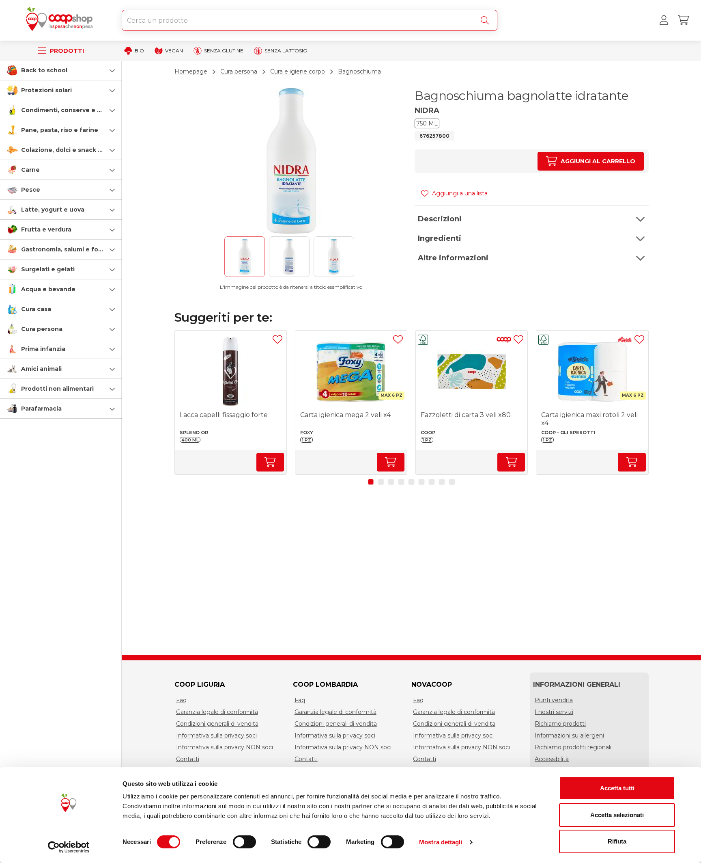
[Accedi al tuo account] (663, 20)
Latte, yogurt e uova (52, 209)
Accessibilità (552, 759)
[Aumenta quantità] (270, 462)
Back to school (44, 70)
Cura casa (36, 309)
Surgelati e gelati (48, 269)
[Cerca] (486, 20)
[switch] (244, 841)
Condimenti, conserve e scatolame (75, 110)
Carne (30, 169)
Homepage (190, 71)
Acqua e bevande (48, 289)
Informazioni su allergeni (569, 735)
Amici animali (41, 368)
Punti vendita (554, 700)
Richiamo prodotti (560, 723)
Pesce (30, 189)
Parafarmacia (41, 408)
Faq (181, 700)
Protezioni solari (46, 90)
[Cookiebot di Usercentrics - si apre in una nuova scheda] (68, 847)
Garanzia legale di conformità (217, 712)
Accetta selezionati (617, 814)
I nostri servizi (554, 712)
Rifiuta (617, 841)
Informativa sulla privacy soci (216, 735)
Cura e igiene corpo (297, 71)
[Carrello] (683, 20)
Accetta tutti (617, 788)
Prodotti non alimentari (57, 388)
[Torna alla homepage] (60, 20)
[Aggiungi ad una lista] (277, 339)
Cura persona (41, 329)
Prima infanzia (43, 349)
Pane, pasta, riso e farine (59, 130)
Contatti (187, 759)
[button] (61, 70)
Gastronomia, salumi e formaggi (70, 249)
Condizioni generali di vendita (217, 723)
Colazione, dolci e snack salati (67, 150)
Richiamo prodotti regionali (573, 747)
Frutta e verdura (46, 229)
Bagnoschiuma (359, 71)
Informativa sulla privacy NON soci (224, 747)
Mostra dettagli (440, 842)
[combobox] (309, 20)
